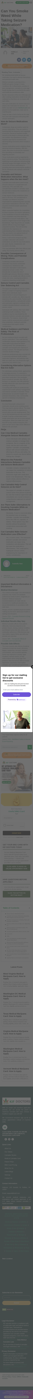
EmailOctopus (21, 699)
